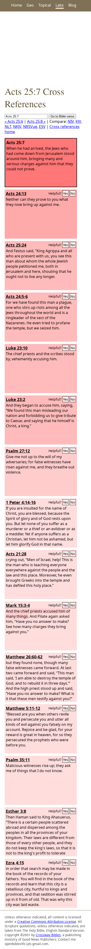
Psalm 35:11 (18, 760)
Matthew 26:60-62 (24, 657)
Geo (30, 5)
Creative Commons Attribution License (46, 921)
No (72, 193)
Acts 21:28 (16, 554)
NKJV (17, 126)
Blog (72, 5)
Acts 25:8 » (36, 121)
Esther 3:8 (16, 811)
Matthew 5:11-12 (23, 708)
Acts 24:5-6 (17, 296)
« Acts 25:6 (14, 121)
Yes (65, 193)
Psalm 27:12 (18, 451)
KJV (78, 121)
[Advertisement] (45, 48)
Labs (60, 5)
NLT (8, 126)
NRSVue (30, 126)
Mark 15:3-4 (18, 605)
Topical (44, 5)
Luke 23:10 (17, 348)
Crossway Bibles (48, 935)
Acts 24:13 (16, 193)
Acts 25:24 (16, 245)
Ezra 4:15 (15, 862)
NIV (71, 121)
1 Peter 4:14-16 (21, 502)
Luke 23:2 (15, 399)
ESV (42, 126)
